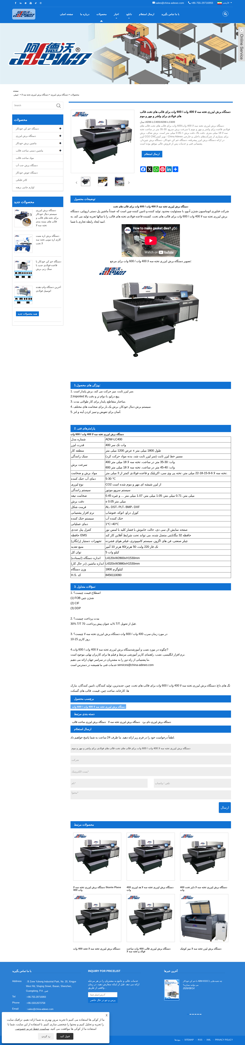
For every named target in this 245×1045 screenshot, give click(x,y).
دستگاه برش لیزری (59, 94)
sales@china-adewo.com (170, 2)
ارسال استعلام (146, 14)
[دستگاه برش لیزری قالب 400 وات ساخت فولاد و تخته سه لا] (150, 918)
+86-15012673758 (36, 1003)
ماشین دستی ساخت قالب (29, 150)
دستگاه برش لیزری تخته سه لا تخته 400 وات (96, 948)
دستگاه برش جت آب (27, 165)
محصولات (101, 14)
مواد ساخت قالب (25, 157)
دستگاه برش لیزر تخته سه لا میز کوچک (200, 948)
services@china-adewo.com (135, 664)
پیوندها (177, 1040)
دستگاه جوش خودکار (27, 172)
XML (208, 1040)
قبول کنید (65, 1036)
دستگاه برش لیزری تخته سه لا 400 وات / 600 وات (98, 706)
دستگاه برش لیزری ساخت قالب (89, 722)
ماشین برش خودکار (26, 143)
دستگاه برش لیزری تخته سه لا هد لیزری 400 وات (150, 888)
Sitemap (189, 1040)
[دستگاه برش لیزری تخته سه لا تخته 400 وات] (97, 918)
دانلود (129, 14)
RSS (200, 1040)
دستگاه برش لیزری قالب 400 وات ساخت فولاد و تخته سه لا (148, 950)
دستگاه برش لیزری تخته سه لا (35, 94)
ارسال (225, 807)
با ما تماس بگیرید (170, 14)
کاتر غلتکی (21, 180)
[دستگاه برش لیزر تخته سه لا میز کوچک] (204, 918)
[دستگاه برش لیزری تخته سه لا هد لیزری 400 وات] (150, 856)
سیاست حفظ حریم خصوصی (32, 1028)
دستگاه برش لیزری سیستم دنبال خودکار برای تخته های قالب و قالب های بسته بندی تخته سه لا (47, 218)
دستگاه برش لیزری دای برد (156, 722)
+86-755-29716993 (202, 2)
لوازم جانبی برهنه (25, 187)
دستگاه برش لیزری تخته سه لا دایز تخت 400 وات (203, 888)
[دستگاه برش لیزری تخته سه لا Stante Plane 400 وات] (97, 856)
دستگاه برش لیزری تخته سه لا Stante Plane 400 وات (97, 888)
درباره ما (84, 14)
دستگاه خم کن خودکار (27, 128)
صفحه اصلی (66, 14)
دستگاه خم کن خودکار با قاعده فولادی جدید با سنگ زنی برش (48, 265)
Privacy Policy (224, 1040)
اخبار (116, 14)
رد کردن (46, 1036)
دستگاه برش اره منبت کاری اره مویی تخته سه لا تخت (48, 239)
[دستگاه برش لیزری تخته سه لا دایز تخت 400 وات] (204, 856)
